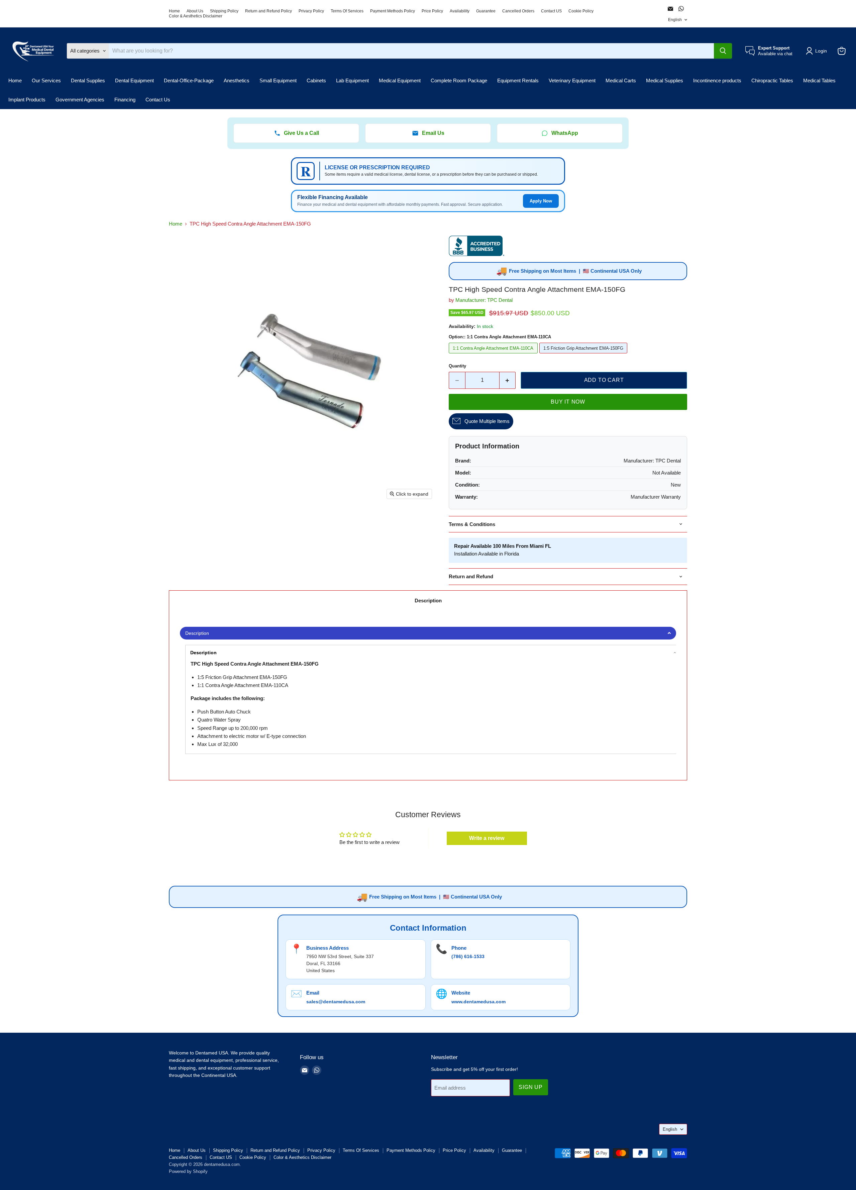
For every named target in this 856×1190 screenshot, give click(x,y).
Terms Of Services (347, 11)
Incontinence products (717, 80)
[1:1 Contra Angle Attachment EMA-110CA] (494, 355)
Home (174, 11)
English (675, 19)
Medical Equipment (400, 80)
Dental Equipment (134, 80)
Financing (124, 99)
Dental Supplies (88, 80)
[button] (817, 51)
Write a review (486, 838)
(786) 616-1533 (468, 956)
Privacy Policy (311, 11)
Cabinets (316, 80)
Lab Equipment (352, 80)
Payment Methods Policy (392, 11)
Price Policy (432, 11)
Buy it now (568, 402)
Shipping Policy (224, 11)
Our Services (46, 80)
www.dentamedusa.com (478, 1001)
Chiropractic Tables (772, 80)
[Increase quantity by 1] (508, 380)
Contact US (551, 11)
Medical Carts (621, 80)
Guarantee (486, 11)
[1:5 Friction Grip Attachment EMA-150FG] (584, 355)
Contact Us (157, 99)
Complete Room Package (459, 80)
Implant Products (26, 99)
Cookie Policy (581, 11)
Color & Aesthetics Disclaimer (195, 16)
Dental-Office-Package (189, 80)
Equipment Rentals (518, 80)
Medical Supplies (664, 80)
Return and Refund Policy (268, 11)
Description (428, 600)
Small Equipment (278, 80)
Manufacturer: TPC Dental (484, 300)
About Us (195, 11)
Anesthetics (236, 80)
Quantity (457, 365)
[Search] (723, 51)
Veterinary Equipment (572, 80)
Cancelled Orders (518, 11)
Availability (459, 11)
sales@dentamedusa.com (335, 1001)
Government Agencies (80, 99)
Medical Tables (819, 80)
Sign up (531, 1087)
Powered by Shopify (188, 1171)
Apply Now (541, 200)
